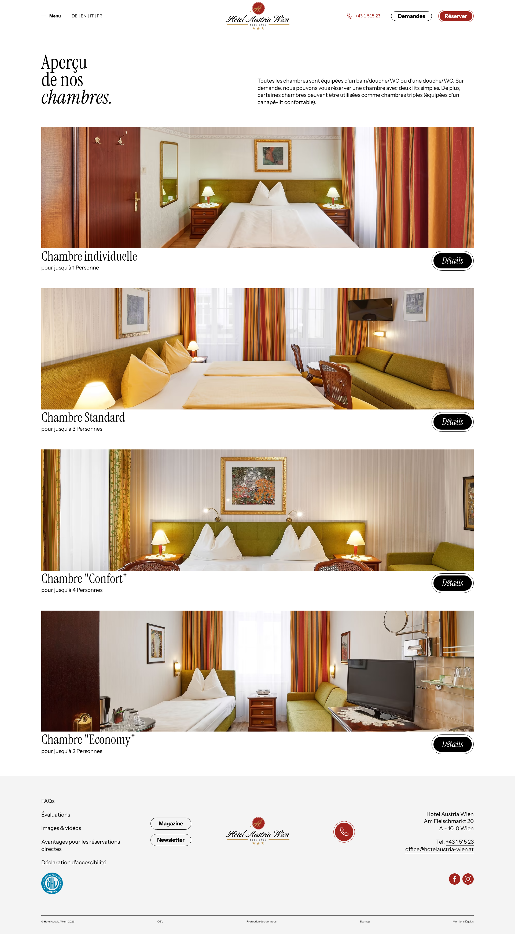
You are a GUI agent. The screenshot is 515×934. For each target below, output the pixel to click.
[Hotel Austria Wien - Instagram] (468, 880)
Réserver (456, 16)
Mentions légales (463, 921)
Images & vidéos (61, 828)
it (92, 16)
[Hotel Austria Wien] (257, 16)
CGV (160, 921)
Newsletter (171, 840)
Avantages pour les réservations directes (80, 845)
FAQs (47, 801)
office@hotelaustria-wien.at (439, 849)
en (84, 16)
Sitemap (365, 921)
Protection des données (262, 921)
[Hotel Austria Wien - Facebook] (454, 880)
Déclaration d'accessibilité (73, 862)
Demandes (411, 16)
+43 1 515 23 (460, 842)
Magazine (171, 823)
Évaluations (55, 814)
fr (99, 16)
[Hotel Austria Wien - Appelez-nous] (344, 832)
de (75, 16)
